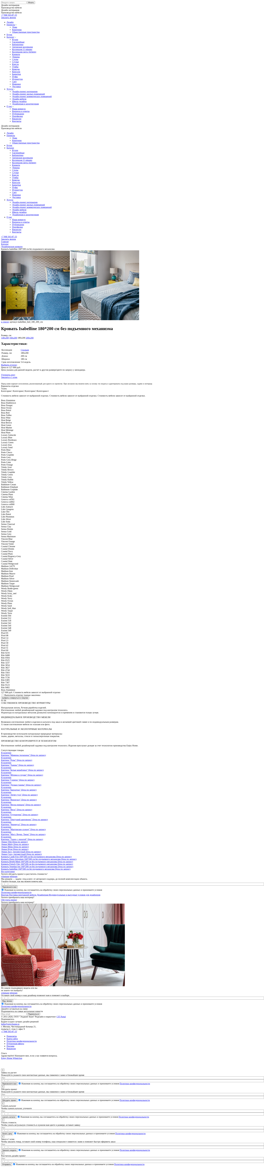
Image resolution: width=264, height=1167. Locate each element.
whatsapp (5, 876)
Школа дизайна (19, 212)
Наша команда (19, 219)
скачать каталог (9, 1117)
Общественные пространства (26, 143)
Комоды (16, 180)
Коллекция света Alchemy (24, 163)
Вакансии (16, 229)
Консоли (16, 182)
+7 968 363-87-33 (9, 15)
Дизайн (10, 133)
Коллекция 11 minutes (22, 160)
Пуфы (15, 187)
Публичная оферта (15, 1043)
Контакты (16, 232)
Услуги (10, 200)
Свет (14, 192)
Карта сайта (12, 1039)
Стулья (15, 172)
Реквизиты (12, 1036)
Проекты (11, 135)
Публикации (18, 224)
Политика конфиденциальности (22, 1041)
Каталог (10, 148)
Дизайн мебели (19, 210)
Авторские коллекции (22, 158)
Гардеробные (18, 153)
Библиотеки (17, 155)
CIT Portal (61, 1017)
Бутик (9, 145)
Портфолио (17, 227)
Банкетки (16, 185)
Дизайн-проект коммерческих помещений (32, 207)
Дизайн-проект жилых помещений (28, 205)
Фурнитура (17, 190)
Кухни (15, 150)
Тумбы (15, 177)
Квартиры (17, 140)
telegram (13, 876)
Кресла (15, 175)
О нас (9, 217)
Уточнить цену (8, 375)
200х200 (30, 338)
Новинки (16, 195)
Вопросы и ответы (21, 222)
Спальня (25, 350)
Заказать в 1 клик (9, 377)
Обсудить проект (9, 900)
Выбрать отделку (9, 365)
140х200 (5, 338)
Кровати (16, 165)
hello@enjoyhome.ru (10, 1024)
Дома (14, 138)
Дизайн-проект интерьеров (25, 202)
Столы (15, 170)
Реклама (10, 1046)
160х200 (13, 338)
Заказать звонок (8, 17)
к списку (5, 322)
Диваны (16, 167)
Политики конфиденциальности (16, 892)
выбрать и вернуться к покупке (15, 698)
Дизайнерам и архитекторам (25, 214)
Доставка (16, 197)
